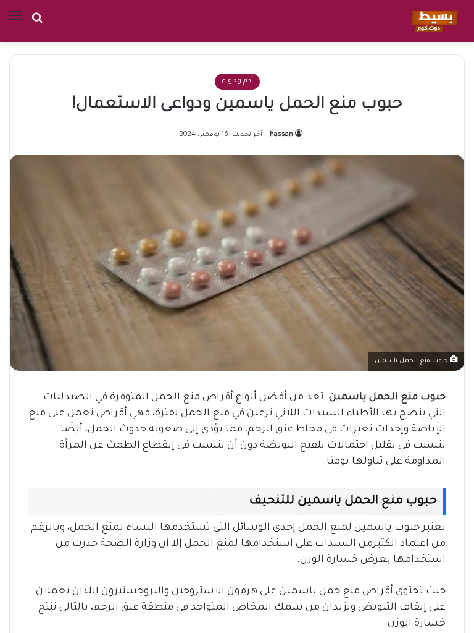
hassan (281, 134)
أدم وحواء (237, 81)
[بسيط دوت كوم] (433, 21)
